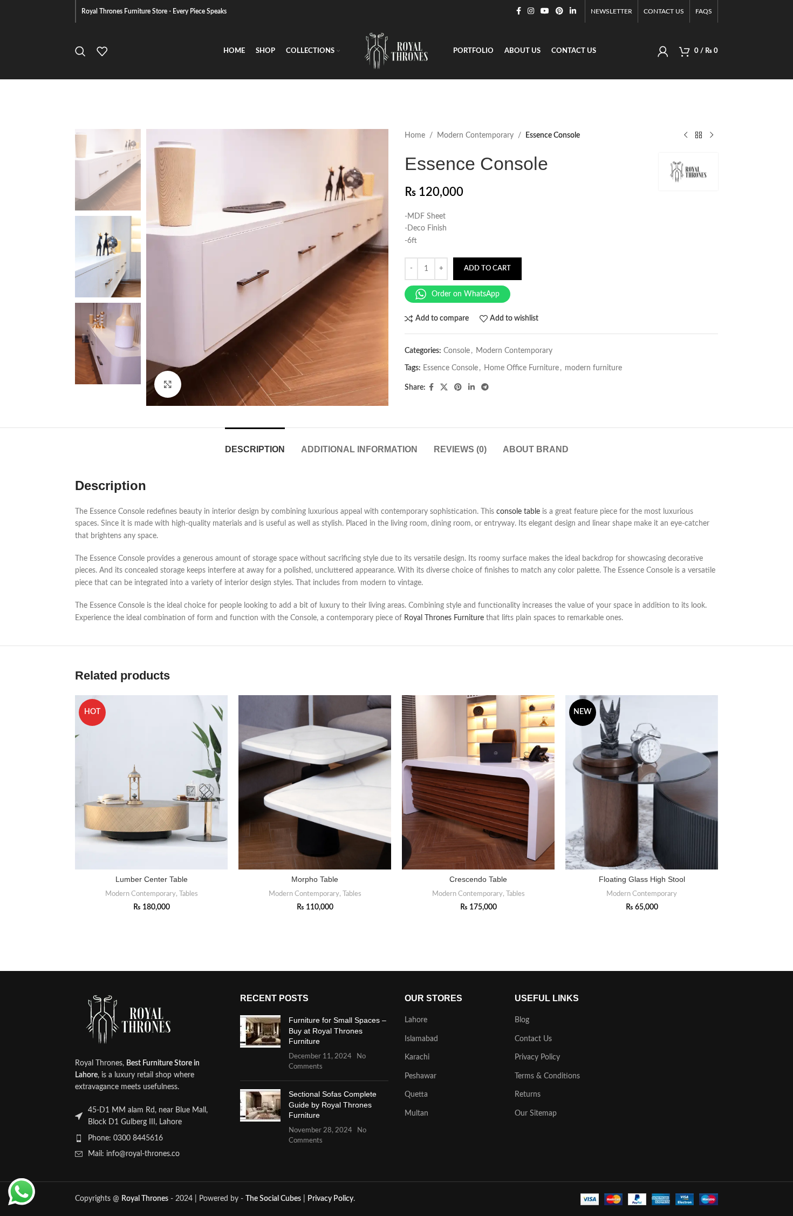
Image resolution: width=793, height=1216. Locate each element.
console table (518, 511)
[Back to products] (698, 135)
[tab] (255, 443)
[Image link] (129, 1019)
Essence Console (450, 368)
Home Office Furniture (521, 368)
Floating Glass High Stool (642, 879)
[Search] (80, 51)
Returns (528, 1094)
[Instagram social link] (530, 11)
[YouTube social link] (544, 11)
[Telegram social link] (485, 387)
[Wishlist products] (102, 51)
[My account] (663, 51)
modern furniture (593, 368)
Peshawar (420, 1076)
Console (456, 351)
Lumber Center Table (151, 879)
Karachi (417, 1057)
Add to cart (487, 268)
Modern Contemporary (475, 135)
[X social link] (444, 387)
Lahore (416, 1020)
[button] (151, 792)
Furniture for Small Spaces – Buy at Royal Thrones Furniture (337, 1030)
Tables (188, 894)
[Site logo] (396, 51)
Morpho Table (314, 879)
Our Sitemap (536, 1113)
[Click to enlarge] (167, 384)
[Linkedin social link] (572, 11)
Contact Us (533, 1039)
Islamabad (421, 1039)
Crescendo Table (478, 879)
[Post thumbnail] (260, 1043)
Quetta (416, 1094)
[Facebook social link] (518, 11)
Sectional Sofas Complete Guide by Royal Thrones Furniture (333, 1104)
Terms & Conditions (547, 1076)
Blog (522, 1020)
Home (415, 135)
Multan (416, 1113)
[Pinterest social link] (559, 11)
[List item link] (149, 1138)
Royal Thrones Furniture (444, 618)
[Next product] (711, 135)
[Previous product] (685, 135)
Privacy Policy (537, 1057)
